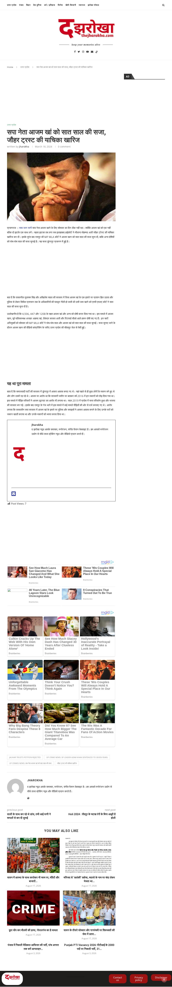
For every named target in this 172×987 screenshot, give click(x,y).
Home (10, 67)
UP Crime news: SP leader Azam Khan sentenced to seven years (77, 757)
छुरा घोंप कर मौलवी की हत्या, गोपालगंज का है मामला (33, 930)
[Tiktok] (96, 51)
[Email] (92, 51)
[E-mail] (13, 494)
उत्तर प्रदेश (11, 5)
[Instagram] (83, 51)
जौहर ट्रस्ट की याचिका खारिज (67, 763)
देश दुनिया (37, 5)
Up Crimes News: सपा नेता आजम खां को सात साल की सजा (30, 763)
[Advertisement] (61, 98)
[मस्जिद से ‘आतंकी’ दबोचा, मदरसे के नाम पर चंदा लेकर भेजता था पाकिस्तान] (89, 855)
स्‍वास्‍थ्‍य (82, 5)
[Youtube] (87, 51)
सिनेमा (60, 5)
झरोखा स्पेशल (93, 5)
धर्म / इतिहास (49, 5)
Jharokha (24, 146)
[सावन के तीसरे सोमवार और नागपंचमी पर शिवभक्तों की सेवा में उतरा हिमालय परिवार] (89, 908)
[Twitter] (79, 51)
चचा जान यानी (25, 227)
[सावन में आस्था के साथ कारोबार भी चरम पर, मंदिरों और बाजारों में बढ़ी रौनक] (33, 855)
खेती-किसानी (71, 5)
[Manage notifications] (164, 979)
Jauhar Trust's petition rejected (25, 757)
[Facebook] (75, 51)
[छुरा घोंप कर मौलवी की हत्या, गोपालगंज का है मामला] (33, 908)
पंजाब (21, 5)
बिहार (28, 5)
